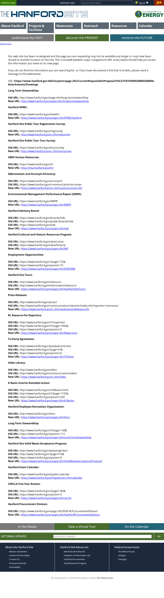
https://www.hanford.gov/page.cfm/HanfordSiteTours (53, 289)
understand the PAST (26, 38)
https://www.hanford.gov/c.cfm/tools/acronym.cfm (51, 188)
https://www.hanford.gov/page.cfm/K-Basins (47, 400)
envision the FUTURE (137, 38)
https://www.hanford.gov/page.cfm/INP (44, 248)
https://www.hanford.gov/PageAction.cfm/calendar (51, 478)
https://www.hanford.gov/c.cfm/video (43, 377)
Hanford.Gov (5, 43)
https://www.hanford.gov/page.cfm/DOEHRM (48, 269)
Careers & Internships (19, 555)
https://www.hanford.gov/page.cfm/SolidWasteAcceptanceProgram (61, 461)
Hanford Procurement (74, 559)
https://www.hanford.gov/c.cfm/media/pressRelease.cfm (55, 309)
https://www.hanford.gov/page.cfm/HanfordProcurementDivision (60, 514)
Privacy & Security (17, 563)
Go (158, 536)
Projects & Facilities (36, 28)
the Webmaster (105, 577)
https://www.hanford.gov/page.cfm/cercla (46, 498)
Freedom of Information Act (77, 555)
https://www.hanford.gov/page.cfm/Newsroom (49, 333)
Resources (119, 26)
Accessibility (14, 567)
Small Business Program (75, 563)
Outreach (91, 26)
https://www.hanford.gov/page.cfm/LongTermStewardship (56, 437)
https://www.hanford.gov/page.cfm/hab (45, 228)
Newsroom (64, 26)
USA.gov (122, 555)
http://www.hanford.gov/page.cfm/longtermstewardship (55, 101)
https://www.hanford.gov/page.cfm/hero (45, 417)
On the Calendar (137, 526)
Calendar (145, 26)
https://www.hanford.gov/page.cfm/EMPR (46, 204)
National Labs (67, 2)
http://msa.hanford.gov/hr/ (37, 168)
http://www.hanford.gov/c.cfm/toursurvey (46, 151)
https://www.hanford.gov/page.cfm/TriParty (47, 356)
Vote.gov (122, 559)
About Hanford (12, 26)
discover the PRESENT (82, 38)
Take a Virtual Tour (82, 526)
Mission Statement (18, 551)
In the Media (27, 526)
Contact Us (14, 559)
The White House (126, 551)
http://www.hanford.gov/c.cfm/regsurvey (45, 134)
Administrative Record (74, 551)
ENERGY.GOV (8, 2)
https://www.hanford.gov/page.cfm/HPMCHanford (51, 118)
